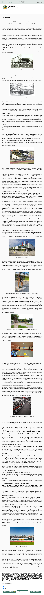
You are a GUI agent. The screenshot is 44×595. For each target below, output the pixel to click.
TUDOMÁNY (34, 10)
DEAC (26, 1)
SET (20, 2)
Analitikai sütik (6, 586)
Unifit (23, 2)
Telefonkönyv (5, 2)
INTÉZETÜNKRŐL (14, 10)
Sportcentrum (23, 1)
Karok (19, 1)
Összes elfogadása (35, 591)
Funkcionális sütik (7, 585)
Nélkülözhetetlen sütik (8, 583)
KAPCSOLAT (39, 10)
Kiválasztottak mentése (8, 591)
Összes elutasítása (22, 591)
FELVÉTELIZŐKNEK (21, 10)
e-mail (11, 2)
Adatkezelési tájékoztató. (14, 579)
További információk (6, 580)
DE (17, 1)
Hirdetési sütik (6, 588)
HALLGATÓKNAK (28, 10)
